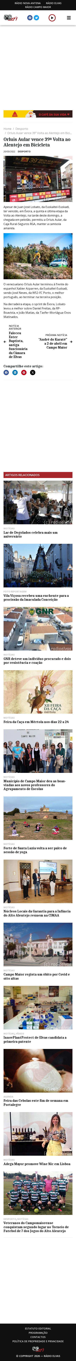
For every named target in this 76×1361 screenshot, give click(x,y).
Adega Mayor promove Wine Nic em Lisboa (37, 1164)
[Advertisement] (38, 65)
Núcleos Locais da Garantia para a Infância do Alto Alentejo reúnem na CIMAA (37, 913)
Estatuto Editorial (38, 1328)
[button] (52, 18)
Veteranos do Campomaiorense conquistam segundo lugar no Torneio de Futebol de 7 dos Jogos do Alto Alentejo (36, 1227)
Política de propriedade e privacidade (38, 1341)
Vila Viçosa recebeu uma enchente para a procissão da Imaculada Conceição (36, 598)
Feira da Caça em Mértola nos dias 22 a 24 (36, 722)
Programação (38, 1332)
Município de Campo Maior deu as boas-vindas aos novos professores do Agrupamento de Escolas (35, 785)
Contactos (38, 1337)
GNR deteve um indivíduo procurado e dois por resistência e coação (37, 661)
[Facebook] (30, 17)
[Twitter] (36, 17)
